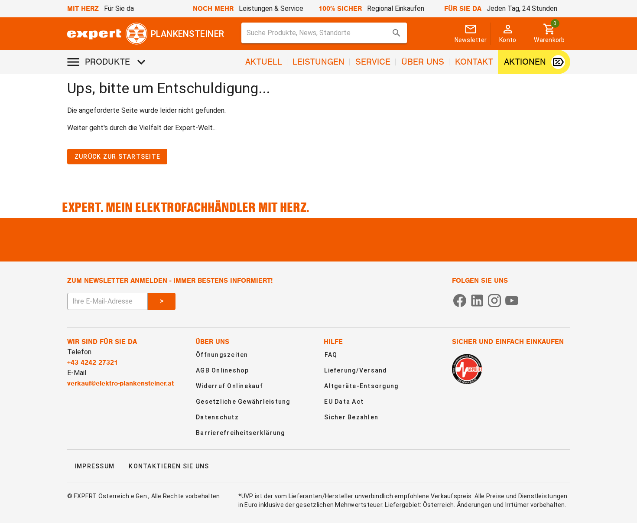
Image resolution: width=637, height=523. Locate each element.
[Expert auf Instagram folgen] (494, 300)
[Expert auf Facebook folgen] (460, 300)
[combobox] (324, 33)
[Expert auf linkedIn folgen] (477, 300)
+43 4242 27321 (92, 362)
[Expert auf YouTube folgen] (512, 300)
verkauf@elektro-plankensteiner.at (120, 383)
